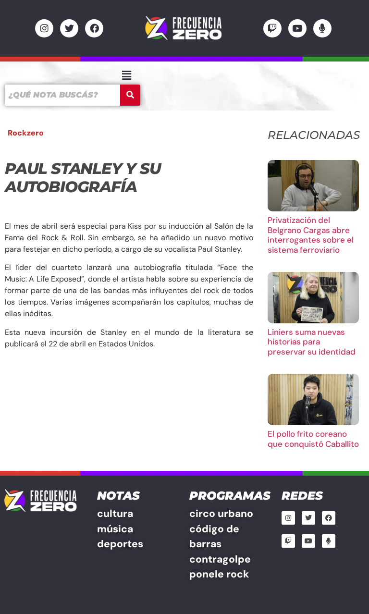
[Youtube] (297, 28)
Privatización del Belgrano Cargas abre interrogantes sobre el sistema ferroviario (311, 235)
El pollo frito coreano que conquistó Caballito (313, 439)
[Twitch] (272, 28)
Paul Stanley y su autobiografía (83, 177)
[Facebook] (94, 28)
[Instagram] (44, 28)
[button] (126, 75)
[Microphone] (322, 28)
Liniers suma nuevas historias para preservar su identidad (312, 342)
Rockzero (26, 133)
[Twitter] (69, 28)
